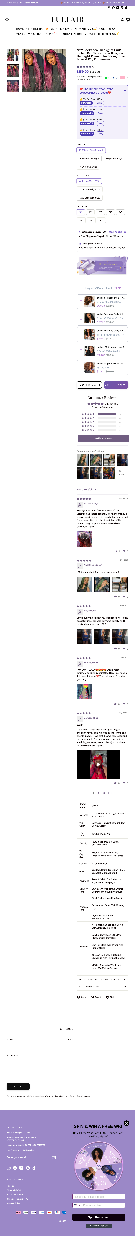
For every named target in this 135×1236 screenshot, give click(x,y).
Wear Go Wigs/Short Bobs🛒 (35, 34)
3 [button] (104, 793)
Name (10, 1040)
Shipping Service (91, 987)
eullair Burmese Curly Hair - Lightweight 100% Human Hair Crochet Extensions (111, 330)
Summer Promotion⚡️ (104, 34)
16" (80, 212)
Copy (99, 102)
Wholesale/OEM (14, 1190)
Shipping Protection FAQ (17, 1199)
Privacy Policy (60, 1096)
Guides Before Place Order (99, 979)
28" (91, 220)
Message (13, 1055)
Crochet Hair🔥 (37, 29)
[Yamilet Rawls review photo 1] (85, 691)
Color (81, 144)
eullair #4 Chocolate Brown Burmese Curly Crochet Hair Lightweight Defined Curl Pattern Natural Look (111, 297)
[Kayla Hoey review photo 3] (120, 636)
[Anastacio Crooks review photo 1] (85, 584)
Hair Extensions (72, 34)
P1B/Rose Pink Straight (91, 150)
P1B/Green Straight (89, 158)
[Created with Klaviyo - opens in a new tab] (99, 1226)
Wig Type (83, 175)
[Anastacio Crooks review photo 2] (102, 584)
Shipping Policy (13, 1203)
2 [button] (98, 793)
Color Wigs (107, 29)
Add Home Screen (15, 1194)
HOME (20, 29)
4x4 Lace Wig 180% (89, 181)
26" (81, 220)
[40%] (44, 70)
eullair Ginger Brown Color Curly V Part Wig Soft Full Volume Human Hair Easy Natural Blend (111, 363)
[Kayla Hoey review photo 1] (85, 636)
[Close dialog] (126, 1123)
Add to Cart (89, 384)
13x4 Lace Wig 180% (89, 189)
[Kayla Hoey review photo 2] (102, 636)
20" (100, 212)
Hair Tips (10, 1186)
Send (18, 1086)
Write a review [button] (103, 438)
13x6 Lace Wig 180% (89, 197)
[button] (84, 66)
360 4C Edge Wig (61, 29)
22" (110, 212)
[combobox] (77, 1205)
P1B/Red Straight (88, 166)
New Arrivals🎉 (86, 29)
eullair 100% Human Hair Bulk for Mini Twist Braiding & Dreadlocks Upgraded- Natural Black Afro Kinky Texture (111, 347)
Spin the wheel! (99, 1217)
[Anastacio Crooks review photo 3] (120, 584)
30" (101, 220)
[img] (84, 498)
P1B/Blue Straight (114, 158)
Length (82, 206)
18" (90, 212)
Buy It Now (115, 384)
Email (72, 1040)
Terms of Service (77, 1096)
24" (120, 212)
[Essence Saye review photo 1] (85, 539)
